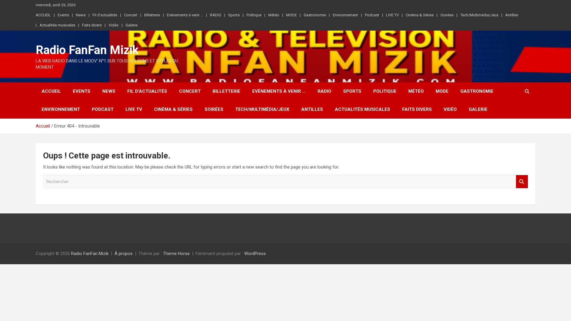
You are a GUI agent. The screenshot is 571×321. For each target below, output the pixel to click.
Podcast (372, 15)
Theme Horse (176, 253)
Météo (273, 15)
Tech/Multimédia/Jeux (479, 15)
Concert (130, 15)
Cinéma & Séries (420, 15)
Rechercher (522, 181)
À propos (123, 253)
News (81, 15)
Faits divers (92, 25)
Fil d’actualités (104, 15)
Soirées (447, 15)
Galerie (131, 25)
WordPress (255, 253)
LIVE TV (392, 15)
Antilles (511, 15)
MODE (291, 15)
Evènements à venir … (185, 15)
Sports (234, 15)
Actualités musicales (57, 25)
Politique (254, 15)
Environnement (345, 15)
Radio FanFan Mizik (87, 50)
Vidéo (114, 25)
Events (63, 15)
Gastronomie (315, 15)
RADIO (215, 15)
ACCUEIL (43, 15)
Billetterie (152, 15)
